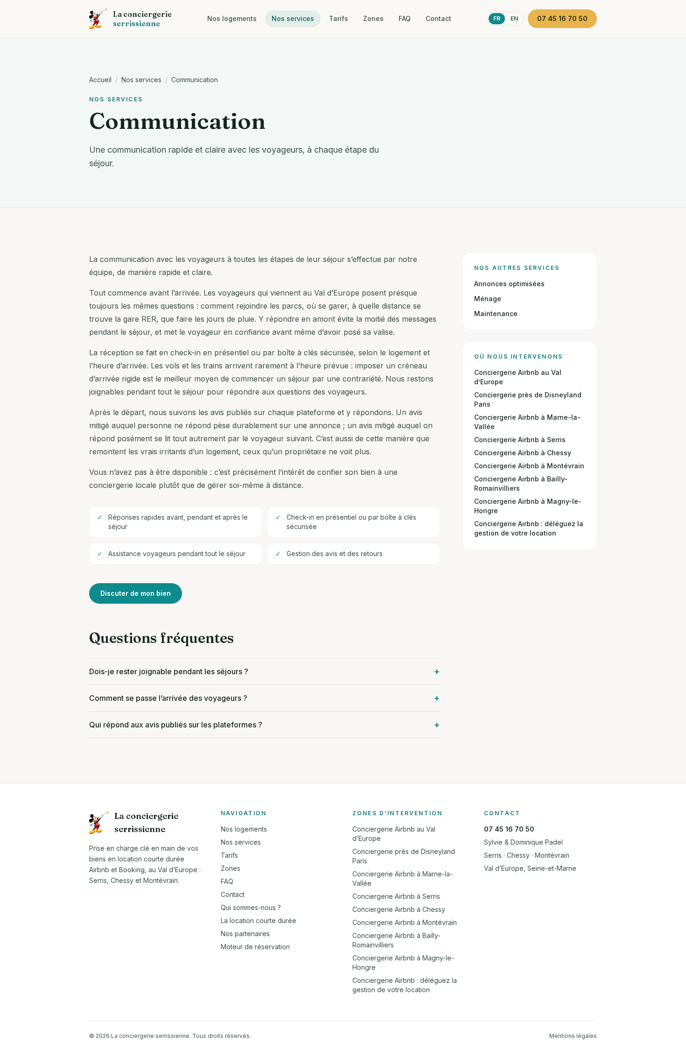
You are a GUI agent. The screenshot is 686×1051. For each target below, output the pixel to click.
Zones (373, 18)
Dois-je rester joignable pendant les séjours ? (264, 671)
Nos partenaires (245, 934)
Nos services (293, 18)
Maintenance (496, 313)
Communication (194, 80)
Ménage (487, 299)
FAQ (405, 18)
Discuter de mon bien (135, 593)
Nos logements (232, 18)
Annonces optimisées (509, 284)
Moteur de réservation (255, 947)
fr (496, 18)
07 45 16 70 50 (509, 829)
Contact (438, 18)
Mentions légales (573, 1035)
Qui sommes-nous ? (251, 907)
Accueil (100, 80)
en (514, 18)
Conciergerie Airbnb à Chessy (522, 453)
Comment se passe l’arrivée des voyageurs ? (264, 698)
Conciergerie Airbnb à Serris (520, 440)
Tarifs (338, 18)
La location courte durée (258, 920)
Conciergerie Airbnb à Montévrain (529, 466)
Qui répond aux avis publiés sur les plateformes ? (264, 724)
